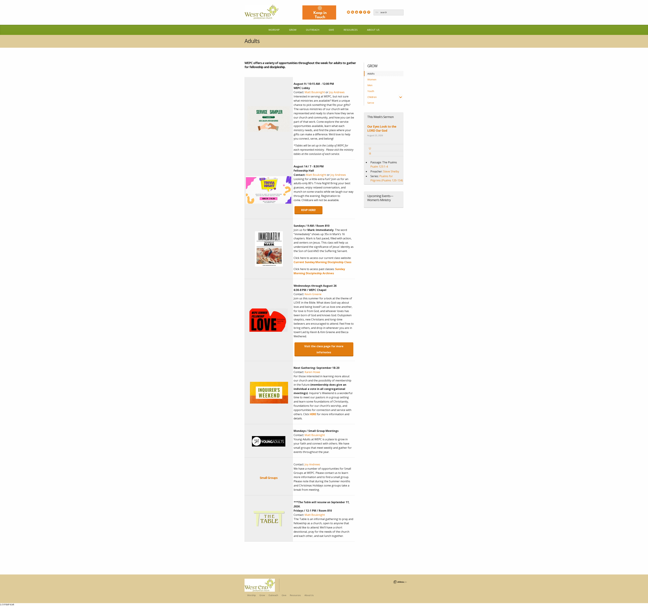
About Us (373, 29)
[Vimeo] (368, 12)
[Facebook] (360, 12)
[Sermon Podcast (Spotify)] (352, 12)
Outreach (312, 29)
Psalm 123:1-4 (379, 166)
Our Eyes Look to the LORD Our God (381, 128)
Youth (370, 91)
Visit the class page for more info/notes (323, 349)
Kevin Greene (313, 294)
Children (372, 97)
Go (376, 12)
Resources (351, 29)
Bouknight (315, 435)
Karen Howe (312, 372)
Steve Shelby (391, 171)
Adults (371, 73)
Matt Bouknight (315, 92)
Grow (292, 29)
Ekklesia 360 (400, 582)
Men (369, 85)
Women (371, 79)
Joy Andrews (337, 92)
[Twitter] (364, 12)
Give (331, 29)
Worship (274, 29)
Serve (370, 102)
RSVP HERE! (308, 210)
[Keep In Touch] (348, 12)
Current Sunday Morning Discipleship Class (322, 262)
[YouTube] (356, 12)
